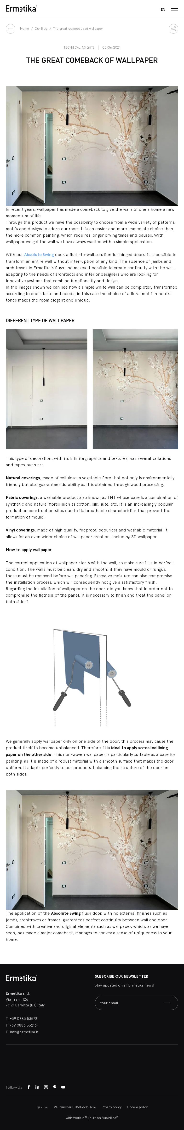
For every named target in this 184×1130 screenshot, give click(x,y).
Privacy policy (111, 1107)
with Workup (76, 1118)
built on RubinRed (104, 1118)
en (163, 9)
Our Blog (41, 28)
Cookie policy (137, 1107)
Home (25, 28)
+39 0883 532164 (24, 1025)
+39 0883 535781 (24, 1018)
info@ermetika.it (24, 1032)
